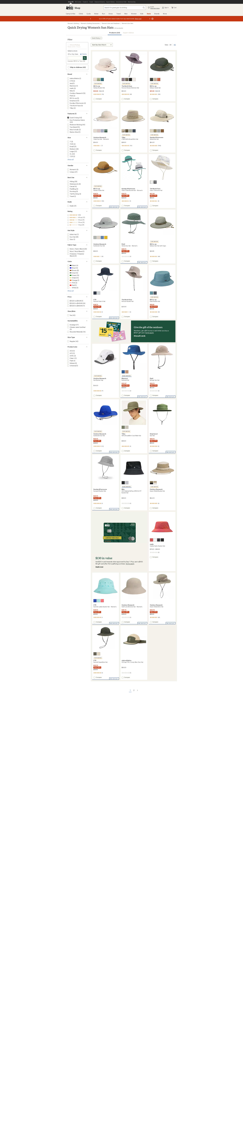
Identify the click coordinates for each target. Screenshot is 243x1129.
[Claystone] (126, 371)
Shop (77, 7)
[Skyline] (102, 237)
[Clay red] (158, 79)
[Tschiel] (123, 371)
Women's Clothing (73, 23)
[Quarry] (158, 130)
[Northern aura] (158, 540)
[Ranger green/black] (151, 482)
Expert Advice (128, 33)
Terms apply (149, 333)
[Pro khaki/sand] (155, 482)
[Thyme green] (123, 427)
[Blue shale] (151, 293)
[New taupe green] (126, 79)
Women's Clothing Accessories (90, 23)
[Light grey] (98, 293)
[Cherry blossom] (98, 130)
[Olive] (126, 130)
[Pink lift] (102, 600)
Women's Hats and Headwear (111, 23)
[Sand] (95, 130)
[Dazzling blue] (95, 600)
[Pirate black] (151, 79)
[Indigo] (95, 293)
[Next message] (150, 19)
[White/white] (126, 482)
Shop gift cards (139, 336)
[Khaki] (98, 653)
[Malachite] (105, 130)
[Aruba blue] (98, 600)
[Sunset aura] (151, 540)
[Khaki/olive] (123, 130)
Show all (71, 159)
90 (175, 45)
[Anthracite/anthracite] (123, 482)
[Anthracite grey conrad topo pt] (155, 182)
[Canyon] (162, 130)
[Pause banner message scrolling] (152, 19)
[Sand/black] (155, 130)
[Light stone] (126, 427)
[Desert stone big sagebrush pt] (151, 182)
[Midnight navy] (134, 130)
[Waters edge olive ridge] (98, 79)
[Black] (162, 540)
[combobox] (125, 7)
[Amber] (105, 237)
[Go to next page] (137, 690)
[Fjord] (102, 130)
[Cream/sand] (151, 130)
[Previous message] (90, 19)
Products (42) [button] (114, 33)
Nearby (84, 54)
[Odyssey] (155, 293)
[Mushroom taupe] (155, 79)
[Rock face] (130, 130)
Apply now (99, 567)
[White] (155, 540)
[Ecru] (95, 79)
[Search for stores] (85, 58)
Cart (175, 7)
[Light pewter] (95, 237)
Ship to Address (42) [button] (78, 67)
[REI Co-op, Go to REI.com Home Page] (69, 7)
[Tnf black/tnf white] (130, 79)
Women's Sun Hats (127, 23)
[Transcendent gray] (123, 79)
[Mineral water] (102, 79)
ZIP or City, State (73, 54)
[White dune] (134, 79)
